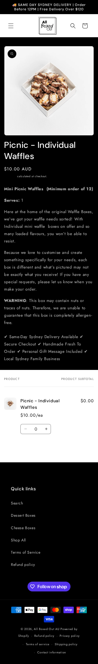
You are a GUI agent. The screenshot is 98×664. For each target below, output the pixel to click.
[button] (11, 26)
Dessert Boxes (23, 515)
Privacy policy (70, 636)
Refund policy (23, 564)
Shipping (10, 176)
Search (17, 503)
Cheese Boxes (23, 528)
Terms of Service (26, 552)
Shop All (18, 540)
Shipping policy (66, 644)
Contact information (51, 652)
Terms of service (37, 644)
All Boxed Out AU (46, 629)
